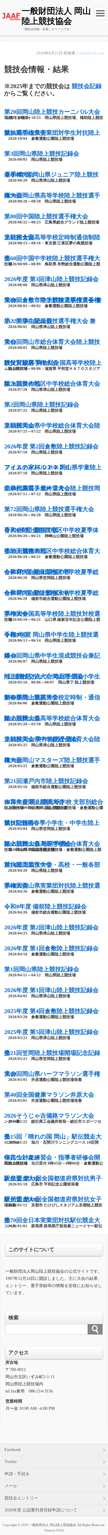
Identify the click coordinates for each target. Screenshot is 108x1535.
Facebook (12, 1449)
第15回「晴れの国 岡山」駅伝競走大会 (53, 1136)
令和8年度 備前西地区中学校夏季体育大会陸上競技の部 (51, 530)
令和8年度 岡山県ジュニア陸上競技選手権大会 (51, 174)
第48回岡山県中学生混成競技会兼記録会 (52, 655)
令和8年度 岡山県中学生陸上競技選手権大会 (51, 634)
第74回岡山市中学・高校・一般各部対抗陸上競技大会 (52, 864)
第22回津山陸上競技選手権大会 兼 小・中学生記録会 (50, 321)
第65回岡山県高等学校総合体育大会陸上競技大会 (52, 718)
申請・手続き (17, 1474)
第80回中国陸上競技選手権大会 (46, 216)
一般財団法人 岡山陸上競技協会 (56, 16)
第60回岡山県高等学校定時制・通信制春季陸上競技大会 (52, 697)
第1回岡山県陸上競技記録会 (41, 969)
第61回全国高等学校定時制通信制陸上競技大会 (52, 237)
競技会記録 (87, 86)
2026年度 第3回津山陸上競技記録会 (51, 279)
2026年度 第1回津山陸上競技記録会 (51, 990)
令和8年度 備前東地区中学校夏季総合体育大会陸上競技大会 (51, 592)
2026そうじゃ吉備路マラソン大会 (49, 1115)
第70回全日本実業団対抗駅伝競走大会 (52, 1220)
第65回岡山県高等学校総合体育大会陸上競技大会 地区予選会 (52, 843)
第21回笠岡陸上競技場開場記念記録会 (52, 1053)
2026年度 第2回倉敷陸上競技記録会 (51, 446)
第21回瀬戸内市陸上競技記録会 (46, 781)
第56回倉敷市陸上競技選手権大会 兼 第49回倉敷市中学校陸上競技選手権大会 (53, 300)
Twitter (10, 1461)
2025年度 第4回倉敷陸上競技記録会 (51, 1011)
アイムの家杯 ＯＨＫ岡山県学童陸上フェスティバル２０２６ (53, 467)
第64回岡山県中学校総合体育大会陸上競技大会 (52, 425)
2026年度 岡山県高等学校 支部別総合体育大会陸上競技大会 (53, 802)
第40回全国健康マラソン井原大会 (49, 1094)
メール (10, 1486)
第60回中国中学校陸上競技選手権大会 (52, 258)
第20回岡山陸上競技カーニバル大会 (52, 111)
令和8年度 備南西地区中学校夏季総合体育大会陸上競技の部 (51, 572)
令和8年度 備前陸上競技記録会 (45, 906)
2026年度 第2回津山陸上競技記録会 (51, 927)
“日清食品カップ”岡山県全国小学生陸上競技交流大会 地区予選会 (52, 676)
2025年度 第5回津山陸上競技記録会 (51, 1032)
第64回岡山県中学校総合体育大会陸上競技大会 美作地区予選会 (52, 739)
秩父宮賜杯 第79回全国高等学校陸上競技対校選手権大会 (53, 362)
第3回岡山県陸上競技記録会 (41, 153)
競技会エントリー (21, 1498)
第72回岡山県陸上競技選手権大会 (49, 509)
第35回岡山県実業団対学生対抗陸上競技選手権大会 (52, 132)
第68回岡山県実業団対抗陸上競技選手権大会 (52, 885)
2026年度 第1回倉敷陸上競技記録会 (51, 948)
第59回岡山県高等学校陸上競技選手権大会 (52, 195)
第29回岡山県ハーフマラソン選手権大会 (52, 1073)
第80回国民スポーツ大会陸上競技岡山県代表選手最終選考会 (52, 488)
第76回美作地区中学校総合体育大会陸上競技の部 (52, 383)
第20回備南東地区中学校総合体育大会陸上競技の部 (52, 551)
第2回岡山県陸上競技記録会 (41, 404)
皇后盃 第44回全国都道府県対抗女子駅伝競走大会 (53, 1199)
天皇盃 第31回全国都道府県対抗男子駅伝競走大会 (53, 1178)
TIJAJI (60, 1530)
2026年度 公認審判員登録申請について (40, 1510)
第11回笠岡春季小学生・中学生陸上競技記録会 (52, 822)
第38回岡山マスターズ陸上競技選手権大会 (52, 760)
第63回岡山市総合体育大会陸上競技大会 (52, 341)
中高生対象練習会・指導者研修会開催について (52, 1157)
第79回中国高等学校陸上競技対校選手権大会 (52, 613)
